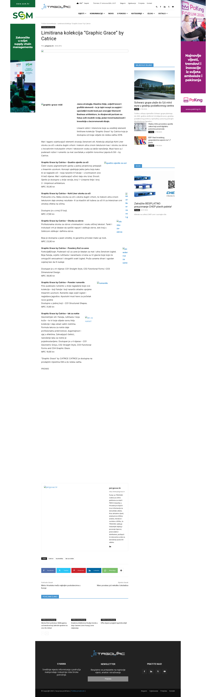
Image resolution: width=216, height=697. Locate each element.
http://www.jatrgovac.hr (117, 491)
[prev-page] (42, 633)
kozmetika (59, 558)
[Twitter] (169, 6)
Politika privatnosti (77, 691)
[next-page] (46, 633)
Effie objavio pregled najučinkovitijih (114, 623)
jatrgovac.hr (49, 46)
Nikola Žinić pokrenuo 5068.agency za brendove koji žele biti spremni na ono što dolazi (54, 625)
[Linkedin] (164, 6)
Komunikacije (96, 13)
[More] (121, 570)
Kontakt (149, 3)
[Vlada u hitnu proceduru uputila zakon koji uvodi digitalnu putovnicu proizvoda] (140, 127)
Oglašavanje (132, 3)
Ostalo (162, 13)
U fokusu (121, 13)
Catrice (50, 558)
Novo (111, 13)
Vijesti (81, 13)
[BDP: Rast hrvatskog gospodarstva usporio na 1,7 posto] (140, 140)
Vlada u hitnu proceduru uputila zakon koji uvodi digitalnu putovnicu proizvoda (160, 126)
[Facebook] (160, 6)
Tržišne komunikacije (48, 23)
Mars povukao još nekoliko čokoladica (112, 585)
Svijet (136, 109)
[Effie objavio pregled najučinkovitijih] (114, 611)
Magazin (123, 3)
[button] (157, 7)
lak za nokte (70, 558)
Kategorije (136, 13)
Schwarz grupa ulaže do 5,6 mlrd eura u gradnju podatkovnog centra (154, 104)
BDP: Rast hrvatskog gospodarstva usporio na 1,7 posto (159, 140)
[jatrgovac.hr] (75, 517)
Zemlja (151, 132)
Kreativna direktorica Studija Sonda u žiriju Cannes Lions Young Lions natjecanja (84, 625)
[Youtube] (173, 6)
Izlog (150, 13)
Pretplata (141, 3)
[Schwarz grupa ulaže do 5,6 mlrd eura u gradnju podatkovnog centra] (154, 84)
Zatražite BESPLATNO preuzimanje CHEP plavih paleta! (153, 205)
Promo (137, 210)
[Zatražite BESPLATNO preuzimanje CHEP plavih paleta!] (154, 185)
